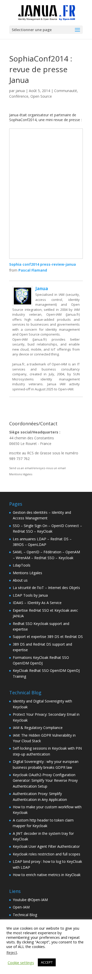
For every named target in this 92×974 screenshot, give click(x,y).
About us (20, 580)
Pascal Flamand (32, 270)
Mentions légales (20, 474)
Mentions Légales (27, 572)
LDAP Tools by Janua (30, 595)
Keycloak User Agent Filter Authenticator (46, 846)
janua (20, 90)
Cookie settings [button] (21, 962)
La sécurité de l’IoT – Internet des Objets (46, 587)
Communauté (65, 90)
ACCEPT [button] (47, 962)
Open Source (41, 96)
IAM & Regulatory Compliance (38, 727)
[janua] (22, 303)
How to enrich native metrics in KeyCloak (46, 874)
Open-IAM (21, 907)
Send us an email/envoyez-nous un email (37, 468)
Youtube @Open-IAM (30, 899)
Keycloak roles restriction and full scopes (46, 854)
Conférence (18, 96)
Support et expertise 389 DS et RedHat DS (48, 636)
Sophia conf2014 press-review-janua (42, 264)
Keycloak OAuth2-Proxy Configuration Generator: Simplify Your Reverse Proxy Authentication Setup (45, 780)
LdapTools (21, 565)
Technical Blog (25, 914)
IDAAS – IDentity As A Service (37, 602)
